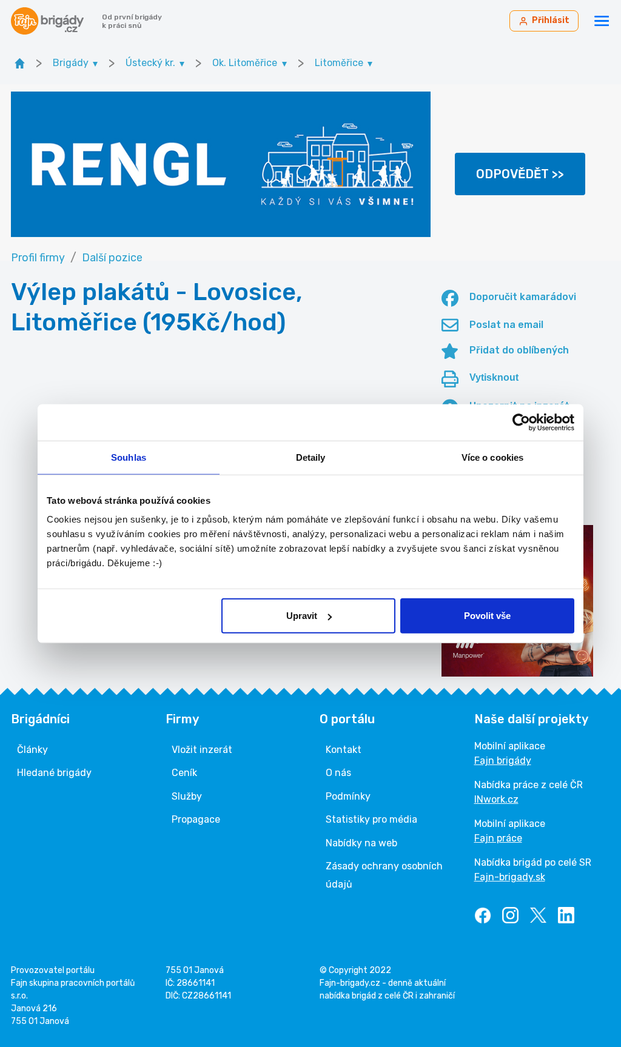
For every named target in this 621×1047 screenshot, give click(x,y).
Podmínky (348, 796)
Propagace (196, 819)
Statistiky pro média (371, 819)
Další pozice (112, 257)
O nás (338, 772)
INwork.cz (496, 799)
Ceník (184, 772)
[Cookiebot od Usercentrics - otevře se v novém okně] (521, 422)
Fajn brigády (502, 760)
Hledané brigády (54, 772)
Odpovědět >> (520, 174)
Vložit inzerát (202, 749)
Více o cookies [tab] (492, 457)
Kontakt (343, 749)
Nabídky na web (361, 843)
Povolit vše (487, 615)
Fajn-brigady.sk (509, 877)
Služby (187, 796)
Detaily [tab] (311, 457)
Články (32, 749)
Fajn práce (498, 838)
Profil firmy (38, 257)
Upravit (301, 615)
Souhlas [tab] (128, 457)
